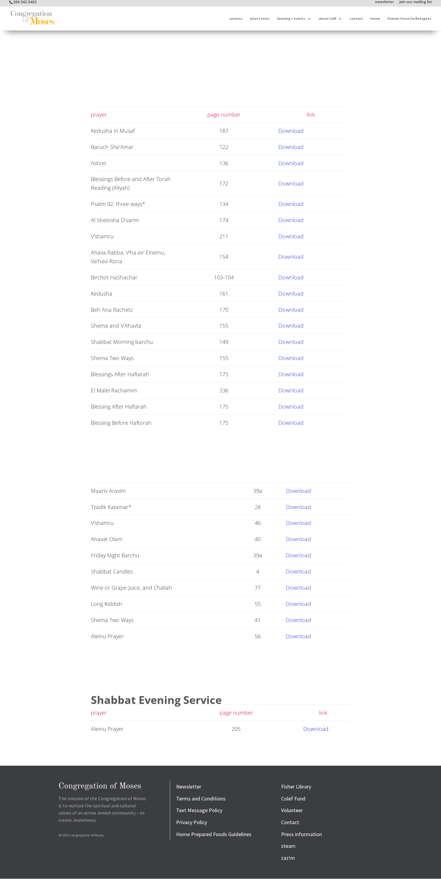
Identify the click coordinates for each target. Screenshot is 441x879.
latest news (260, 18)
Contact (290, 822)
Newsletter (188, 786)
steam (288, 845)
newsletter (384, 2)
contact (356, 18)
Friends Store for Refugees (409, 18)
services (236, 18)
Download (291, 130)
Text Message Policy (199, 810)
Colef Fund (293, 798)
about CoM (327, 18)
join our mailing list (415, 2)
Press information (301, 834)
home (375, 18)
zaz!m (288, 857)
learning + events (291, 18)
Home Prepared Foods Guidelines (213, 834)
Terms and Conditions (201, 798)
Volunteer (292, 810)
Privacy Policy (191, 822)
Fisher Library (296, 786)
